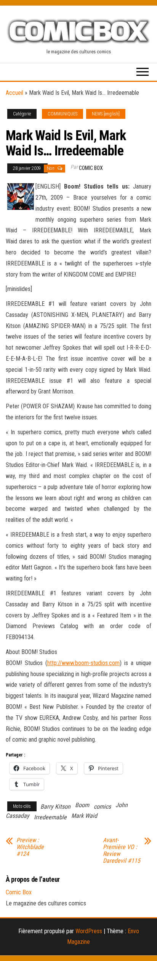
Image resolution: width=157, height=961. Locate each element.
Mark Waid (84, 815)
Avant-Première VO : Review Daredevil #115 (121, 850)
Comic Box (91, 168)
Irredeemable (50, 817)
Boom (82, 805)
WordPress (88, 931)
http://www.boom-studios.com (83, 663)
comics (102, 806)
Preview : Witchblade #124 (30, 847)
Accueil (14, 92)
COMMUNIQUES (62, 114)
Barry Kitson (55, 806)
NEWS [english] (106, 114)
